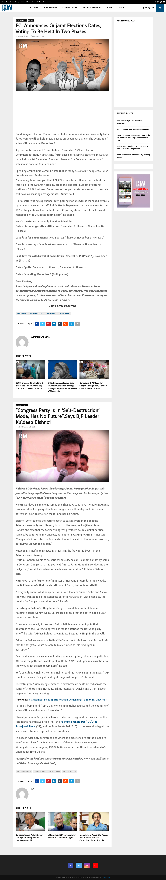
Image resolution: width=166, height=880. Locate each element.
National (34, 8)
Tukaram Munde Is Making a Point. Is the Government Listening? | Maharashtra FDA (133, 137)
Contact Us (47, 2)
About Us (4, 2)
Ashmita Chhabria (23, 36)
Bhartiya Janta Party (24, 771)
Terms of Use (25, 2)
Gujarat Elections (21, 20)
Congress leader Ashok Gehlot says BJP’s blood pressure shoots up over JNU (29, 838)
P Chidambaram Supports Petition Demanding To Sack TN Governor (67, 699)
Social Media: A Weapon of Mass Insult (133, 129)
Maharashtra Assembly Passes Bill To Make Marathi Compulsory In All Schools (93, 838)
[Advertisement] (62, 114)
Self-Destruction (69, 771)
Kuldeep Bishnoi (54, 771)
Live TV (122, 8)
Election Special (70, 8)
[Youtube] (153, 7)
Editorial (109, 8)
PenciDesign (106, 877)
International (50, 8)
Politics (25, 405)
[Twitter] (146, 7)
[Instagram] (150, 7)
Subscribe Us (36, 2)
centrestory (21, 313)
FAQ (54, 2)
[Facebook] (144, 7)
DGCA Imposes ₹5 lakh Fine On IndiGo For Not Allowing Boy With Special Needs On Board (30, 386)
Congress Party (39, 771)
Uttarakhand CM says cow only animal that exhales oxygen (62, 836)
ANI (19, 427)
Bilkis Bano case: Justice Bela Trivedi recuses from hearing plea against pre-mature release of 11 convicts (62, 387)
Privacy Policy (14, 2)
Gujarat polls (50, 313)
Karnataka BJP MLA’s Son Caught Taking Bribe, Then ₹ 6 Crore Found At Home (93, 386)
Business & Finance (91, 8)
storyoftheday (63, 313)
